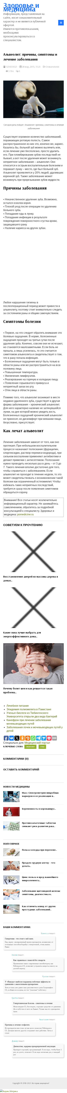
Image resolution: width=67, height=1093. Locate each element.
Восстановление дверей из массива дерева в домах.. (30, 578)
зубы (42, 747)
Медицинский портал (37, 742)
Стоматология (52, 66)
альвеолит (30, 747)
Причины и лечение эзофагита (17, 1025)
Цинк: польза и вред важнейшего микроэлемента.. (40, 879)
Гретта (15, 998)
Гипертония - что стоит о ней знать (19, 939)
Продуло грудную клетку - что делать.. (38, 864)
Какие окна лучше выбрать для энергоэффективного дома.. (22, 634)
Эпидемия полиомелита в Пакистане (29, 709)
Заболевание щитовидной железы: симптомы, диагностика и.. (41, 892)
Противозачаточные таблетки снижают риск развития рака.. (39, 824)
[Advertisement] (33, 263)
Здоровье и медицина (21, 6)
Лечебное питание (18, 705)
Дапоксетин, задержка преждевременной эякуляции (34, 1046)
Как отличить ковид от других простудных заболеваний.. (39, 908)
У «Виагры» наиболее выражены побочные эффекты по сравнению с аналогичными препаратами (27, 983)
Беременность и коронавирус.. (39, 808)
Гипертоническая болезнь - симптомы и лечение (33, 1003)
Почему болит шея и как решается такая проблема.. (27, 690)
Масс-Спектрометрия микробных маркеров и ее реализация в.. (40, 794)
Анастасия (44, 1019)
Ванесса (45, 933)
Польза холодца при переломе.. (39, 849)
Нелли (14, 955)
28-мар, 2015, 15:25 (31, 66)
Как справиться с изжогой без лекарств (29, 960)
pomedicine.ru (25, 514)
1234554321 (11, 66)
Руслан (45, 976)
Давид (15, 1041)
